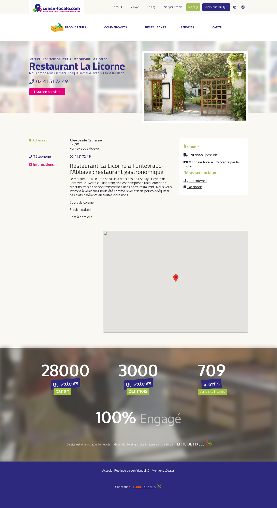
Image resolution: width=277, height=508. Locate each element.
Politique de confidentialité (131, 470)
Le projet (134, 7)
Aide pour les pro (173, 7)
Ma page (193, 7)
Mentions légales (163, 470)
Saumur (62, 59)
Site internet (198, 181)
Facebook (194, 187)
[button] (175, 278)
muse (188, 166)
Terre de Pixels (190, 444)
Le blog (151, 7)
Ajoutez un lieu (213, 7)
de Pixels (144, 487)
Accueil (118, 7)
